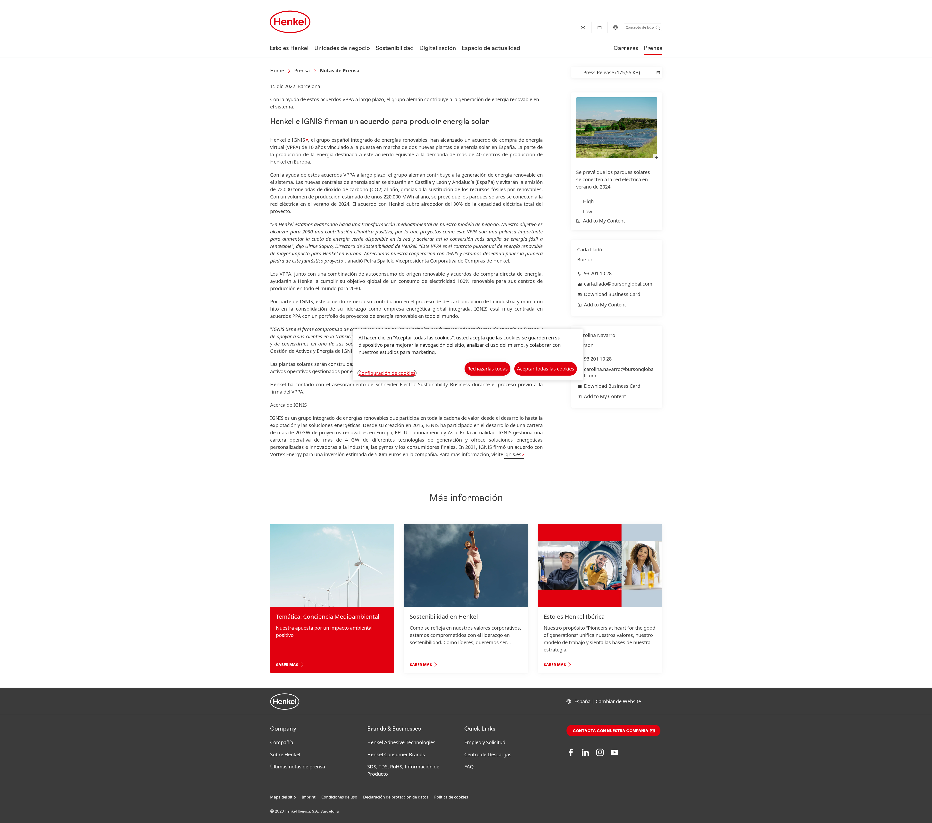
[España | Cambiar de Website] (615, 27)
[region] (468, 354)
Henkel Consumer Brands (396, 754)
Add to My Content (604, 220)
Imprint (309, 797)
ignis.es (512, 454)
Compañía (281, 742)
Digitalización (437, 48)
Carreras (626, 48)
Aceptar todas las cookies (545, 368)
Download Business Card (612, 294)
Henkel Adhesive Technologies (401, 742)
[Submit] (658, 28)
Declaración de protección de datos (395, 797)
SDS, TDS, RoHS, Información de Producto (403, 770)
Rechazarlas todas (487, 368)
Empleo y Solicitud (484, 742)
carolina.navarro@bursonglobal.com (619, 372)
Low (587, 211)
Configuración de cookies (387, 373)
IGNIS (298, 140)
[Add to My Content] (658, 72)
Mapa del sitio (283, 797)
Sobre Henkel (285, 754)
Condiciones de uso (339, 797)
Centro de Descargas (487, 754)
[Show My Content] (599, 27)
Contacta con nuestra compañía (610, 731)
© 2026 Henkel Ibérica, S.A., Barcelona (304, 811)
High (588, 201)
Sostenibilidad (395, 48)
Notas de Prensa (339, 70)
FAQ (469, 766)
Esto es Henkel (289, 48)
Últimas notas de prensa (297, 766)
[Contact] (583, 27)
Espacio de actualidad (491, 48)
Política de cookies (451, 797)
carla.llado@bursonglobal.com (618, 283)
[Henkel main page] (290, 22)
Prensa (653, 48)
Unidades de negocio (342, 48)
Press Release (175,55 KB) (611, 72)
